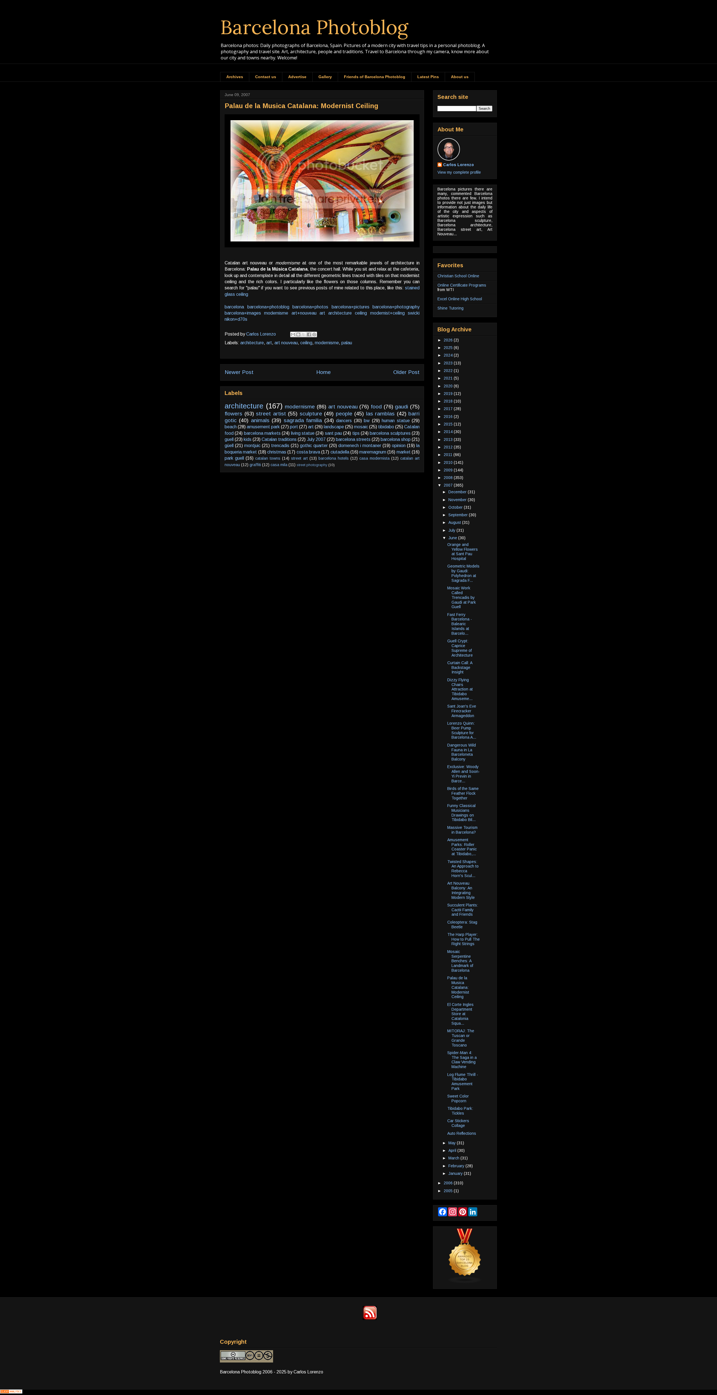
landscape (334, 426)
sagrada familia (303, 420)
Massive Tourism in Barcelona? (462, 829)
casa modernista (374, 458)
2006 (449, 1183)
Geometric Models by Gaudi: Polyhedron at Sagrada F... (463, 573)
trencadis (280, 445)
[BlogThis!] (298, 334)
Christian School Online (458, 276)
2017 (449, 408)
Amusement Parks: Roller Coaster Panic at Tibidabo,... (462, 847)
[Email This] (293, 334)
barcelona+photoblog (268, 306)
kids (248, 439)
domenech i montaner (359, 445)
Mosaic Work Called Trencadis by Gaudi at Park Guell (461, 597)
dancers (344, 420)
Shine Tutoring (450, 308)
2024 (449, 355)
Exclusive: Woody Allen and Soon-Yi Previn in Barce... (463, 773)
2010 (449, 462)
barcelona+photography (396, 306)
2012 (449, 447)
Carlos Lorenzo (458, 164)
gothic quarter (314, 445)
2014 (449, 431)
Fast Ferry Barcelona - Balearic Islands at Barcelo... (459, 624)
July (452, 530)
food (376, 407)
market (404, 452)
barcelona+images (243, 313)
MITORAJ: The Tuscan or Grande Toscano (460, 1038)
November (458, 499)
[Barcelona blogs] (464, 1282)
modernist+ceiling (387, 313)
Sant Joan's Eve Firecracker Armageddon (461, 711)
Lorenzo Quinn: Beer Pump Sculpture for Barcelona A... (461, 730)
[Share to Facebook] (309, 334)
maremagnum (372, 452)
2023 (449, 363)
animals (260, 420)
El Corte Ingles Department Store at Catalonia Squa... (460, 1014)
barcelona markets (262, 433)
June (453, 538)
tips (356, 433)
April (452, 1150)
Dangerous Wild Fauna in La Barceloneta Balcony (461, 752)
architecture (340, 313)
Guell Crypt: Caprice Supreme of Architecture (460, 648)
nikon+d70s (236, 319)
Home (323, 372)
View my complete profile (459, 172)
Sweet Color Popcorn (458, 1098)
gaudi (401, 407)
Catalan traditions (279, 439)
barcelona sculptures (390, 433)
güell (229, 445)
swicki (414, 313)
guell (229, 439)
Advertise (297, 77)
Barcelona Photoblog (314, 27)
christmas (276, 452)
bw (367, 420)
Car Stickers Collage (458, 1123)
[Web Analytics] (11, 1392)
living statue (303, 433)
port (294, 426)
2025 (449, 347)
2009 (449, 470)
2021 (449, 378)
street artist (271, 414)
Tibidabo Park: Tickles (460, 1110)
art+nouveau (304, 313)
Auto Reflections (461, 1133)
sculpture (311, 414)
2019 (449, 393)
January (456, 1173)
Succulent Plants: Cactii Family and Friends (462, 910)
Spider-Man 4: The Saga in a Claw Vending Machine (462, 1059)
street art (299, 458)
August (455, 522)
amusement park (263, 426)
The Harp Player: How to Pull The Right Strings (463, 939)
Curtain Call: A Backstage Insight (459, 668)
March (454, 1158)
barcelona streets (353, 439)
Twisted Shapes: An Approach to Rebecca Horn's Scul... (463, 868)
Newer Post (239, 372)
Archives (234, 77)
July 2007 (316, 439)
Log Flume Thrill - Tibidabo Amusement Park (462, 1081)
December (458, 492)
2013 (449, 439)
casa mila (279, 464)
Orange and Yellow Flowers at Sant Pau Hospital (462, 551)
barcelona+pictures (350, 306)
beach (231, 426)
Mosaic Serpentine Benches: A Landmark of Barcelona (460, 961)
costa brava (308, 452)
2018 (449, 401)
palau (346, 342)
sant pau (333, 433)
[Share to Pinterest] (314, 334)
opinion (399, 445)
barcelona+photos (310, 306)
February (456, 1166)
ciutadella (339, 452)
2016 (449, 416)
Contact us (265, 77)
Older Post (406, 372)
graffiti (255, 464)
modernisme (276, 313)
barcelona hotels (333, 458)
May (452, 1143)
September (458, 515)
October (456, 507)
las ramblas (380, 414)
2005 (449, 1191)
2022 (449, 370)
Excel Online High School (459, 299)
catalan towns (267, 458)
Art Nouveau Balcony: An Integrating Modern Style (461, 890)
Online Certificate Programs (461, 285)
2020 (449, 386)
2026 (449, 340)
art (322, 313)
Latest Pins (428, 77)
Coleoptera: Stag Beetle (462, 924)
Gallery (325, 77)
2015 (449, 424)
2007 (449, 485)
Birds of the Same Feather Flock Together (463, 793)
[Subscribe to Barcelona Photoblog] (370, 1318)
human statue (395, 420)
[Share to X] (303, 334)
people (344, 414)
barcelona (234, 306)
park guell (234, 458)
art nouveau (286, 342)
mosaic (361, 426)
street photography (312, 465)
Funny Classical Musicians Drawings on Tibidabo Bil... (461, 812)
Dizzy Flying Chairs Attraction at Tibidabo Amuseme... (460, 689)
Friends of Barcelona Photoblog (374, 77)
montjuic (252, 445)
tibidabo (386, 426)
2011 (448, 454)
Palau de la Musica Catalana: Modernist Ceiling (458, 987)
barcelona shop (396, 439)
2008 (449, 477)
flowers (233, 414)
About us (460, 77)
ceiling (361, 313)
